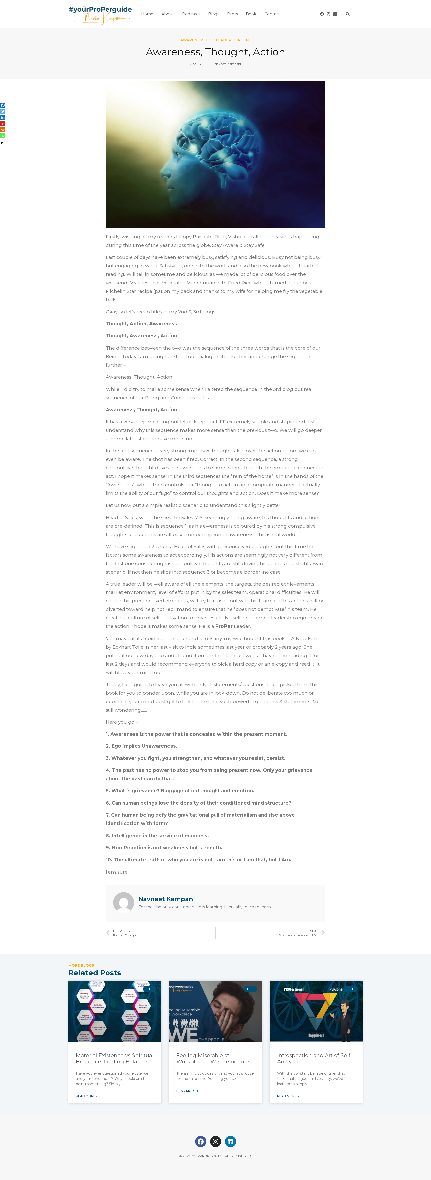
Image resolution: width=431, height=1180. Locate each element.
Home (147, 14)
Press (232, 14)
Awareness (192, 40)
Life (246, 40)
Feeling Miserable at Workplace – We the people (212, 1058)
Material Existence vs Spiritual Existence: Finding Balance (115, 1058)
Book (251, 14)
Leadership (228, 40)
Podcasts (191, 14)
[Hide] (2, 143)
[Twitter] (2, 111)
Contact (272, 14)
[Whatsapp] (2, 135)
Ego (210, 40)
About (167, 14)
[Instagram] (328, 14)
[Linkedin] (335, 14)
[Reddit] (2, 129)
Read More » (87, 1096)
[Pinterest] (2, 123)
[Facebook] (322, 14)
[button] (348, 14)
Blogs (213, 14)
